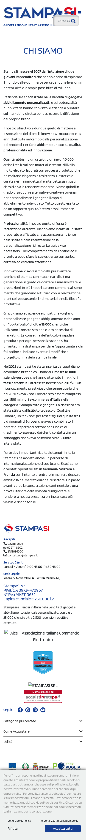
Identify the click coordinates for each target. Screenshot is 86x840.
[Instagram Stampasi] (35, 710)
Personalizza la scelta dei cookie (59, 820)
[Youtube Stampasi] (42, 710)
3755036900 (15, 551)
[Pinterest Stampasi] (27, 710)
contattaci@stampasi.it (23, 555)
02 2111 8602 (15, 543)
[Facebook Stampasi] (20, 710)
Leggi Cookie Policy (19, 820)
